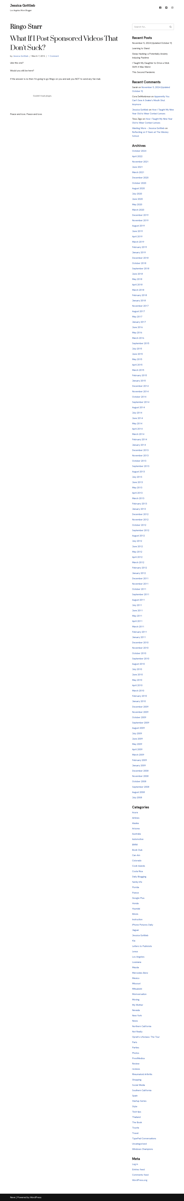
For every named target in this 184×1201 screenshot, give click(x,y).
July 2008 (137, 797)
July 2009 (137, 733)
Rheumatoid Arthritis (142, 1074)
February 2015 (139, 375)
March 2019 (138, 241)
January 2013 (139, 508)
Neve (12, 1197)
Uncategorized (139, 1143)
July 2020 (137, 193)
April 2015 (137, 364)
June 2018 (137, 273)
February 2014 (139, 439)
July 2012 (137, 540)
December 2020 (140, 177)
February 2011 (139, 631)
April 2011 (137, 621)
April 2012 (137, 557)
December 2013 (140, 450)
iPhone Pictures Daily (142, 924)
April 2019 (137, 236)
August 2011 (138, 599)
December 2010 (140, 642)
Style (134, 1106)
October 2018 (139, 263)
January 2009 (139, 765)
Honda (135, 903)
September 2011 (140, 594)
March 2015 (138, 370)
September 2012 (140, 530)
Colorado (136, 860)
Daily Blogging (139, 876)
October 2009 (139, 717)
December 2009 (140, 706)
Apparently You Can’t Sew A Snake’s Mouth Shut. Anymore (150, 100)
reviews (136, 1068)
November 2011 (140, 583)
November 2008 (140, 776)
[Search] (170, 27)
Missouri (136, 983)
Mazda (135, 967)
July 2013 (137, 476)
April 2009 (137, 749)
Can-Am (136, 855)
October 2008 (139, 781)
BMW (135, 844)
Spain (135, 1095)
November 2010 (140, 647)
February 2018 (139, 295)
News (135, 1020)
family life (137, 881)
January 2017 (139, 321)
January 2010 (139, 701)
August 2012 (138, 535)
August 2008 (138, 792)
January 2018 (139, 300)
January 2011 (139, 637)
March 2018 (138, 289)
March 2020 (138, 209)
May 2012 (137, 551)
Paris (134, 1042)
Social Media (138, 1085)
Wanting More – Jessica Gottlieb (148, 128)
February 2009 (139, 760)
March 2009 (138, 754)
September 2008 (140, 786)
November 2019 (140, 220)
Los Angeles (138, 956)
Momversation (139, 994)
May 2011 (137, 615)
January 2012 (139, 573)
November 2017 (140, 305)
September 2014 (140, 402)
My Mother (137, 1004)
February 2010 (139, 695)
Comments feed (140, 1174)
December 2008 (140, 770)
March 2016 (138, 338)
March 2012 (138, 562)
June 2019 (137, 231)
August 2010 (138, 663)
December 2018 (140, 257)
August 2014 (138, 407)
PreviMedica (138, 1058)
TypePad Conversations (144, 1138)
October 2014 (139, 396)
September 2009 (140, 722)
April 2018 (137, 284)
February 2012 (139, 567)
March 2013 (138, 498)
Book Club (137, 849)
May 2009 (137, 744)
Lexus (135, 951)
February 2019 (139, 247)
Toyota (135, 1127)
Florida (135, 887)
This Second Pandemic (143, 72)
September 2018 (140, 268)
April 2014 (137, 428)
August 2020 (138, 188)
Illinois (135, 913)
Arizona (136, 828)
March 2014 (138, 434)
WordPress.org (139, 1180)
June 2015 (137, 353)
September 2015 (140, 343)
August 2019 (138, 225)
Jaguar (135, 930)
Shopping (136, 1079)
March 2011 (138, 626)
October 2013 (139, 460)
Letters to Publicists (142, 946)
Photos (135, 1053)
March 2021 (138, 172)
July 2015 (137, 348)
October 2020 (139, 183)
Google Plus (138, 898)
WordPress (35, 1197)
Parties (135, 1047)
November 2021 (140, 161)
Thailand (136, 1117)
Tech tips (136, 1111)
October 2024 (139, 150)
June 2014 (137, 418)
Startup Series (139, 1100)
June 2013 (137, 482)
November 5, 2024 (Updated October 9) (152, 43)
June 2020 (137, 199)
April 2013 (137, 492)
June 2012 (137, 546)
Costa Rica (137, 871)
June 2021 (137, 166)
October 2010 (139, 653)
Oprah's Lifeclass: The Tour (146, 1036)
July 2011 (137, 605)
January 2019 (139, 252)
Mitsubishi (137, 988)
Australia (136, 833)
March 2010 (138, 690)
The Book (137, 1122)
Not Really (137, 1031)
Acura (135, 812)
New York (137, 1015)
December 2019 (140, 215)
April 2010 (137, 685)
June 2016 (137, 327)
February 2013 (139, 503)
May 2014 (137, 423)
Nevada (136, 1010)
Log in (135, 1164)
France (135, 892)
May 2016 (137, 332)
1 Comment (53, 56)
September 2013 (140, 466)
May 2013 (137, 487)
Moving (135, 999)
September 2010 (140, 658)
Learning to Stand (141, 48)
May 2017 (137, 316)
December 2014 (140, 386)
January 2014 (139, 444)
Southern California (141, 1090)
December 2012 (140, 514)
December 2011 (140, 578)
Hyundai (136, 908)
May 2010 (137, 680)
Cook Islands (138, 865)
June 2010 (137, 674)
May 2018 (137, 279)
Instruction (137, 919)
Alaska (135, 823)
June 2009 (137, 738)
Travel (135, 1133)
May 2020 (137, 204)
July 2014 (137, 412)
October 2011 (139, 589)
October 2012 (139, 525)
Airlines (135, 817)
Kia (133, 940)
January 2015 (139, 380)
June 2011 (137, 610)
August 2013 (138, 471)
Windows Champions (142, 1149)
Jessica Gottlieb (20, 56)
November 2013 (140, 455)
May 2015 (137, 359)
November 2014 (140, 391)
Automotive (137, 839)
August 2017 (138, 311)
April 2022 (137, 156)
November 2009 (140, 712)
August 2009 (138, 727)
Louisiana (136, 962)
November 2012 (140, 519)
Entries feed (138, 1169)
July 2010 (137, 669)
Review (135, 1063)
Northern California (141, 1026)
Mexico (135, 978)
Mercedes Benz (140, 972)
